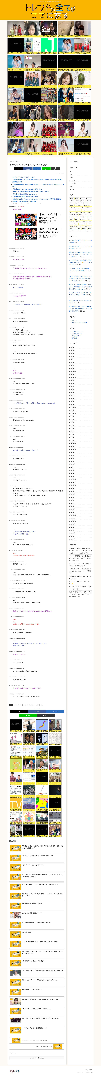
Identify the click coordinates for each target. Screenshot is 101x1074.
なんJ (12, 704)
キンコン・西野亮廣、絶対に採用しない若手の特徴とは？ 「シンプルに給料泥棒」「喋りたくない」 (80, 558)
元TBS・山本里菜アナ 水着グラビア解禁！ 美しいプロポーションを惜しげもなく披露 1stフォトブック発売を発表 (80, 551)
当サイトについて (88, 1069)
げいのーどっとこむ (77, 331)
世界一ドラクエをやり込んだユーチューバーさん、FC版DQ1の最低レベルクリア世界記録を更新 (80, 309)
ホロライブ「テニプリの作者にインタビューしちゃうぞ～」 (80, 588)
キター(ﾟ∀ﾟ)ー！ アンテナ (79, 322)
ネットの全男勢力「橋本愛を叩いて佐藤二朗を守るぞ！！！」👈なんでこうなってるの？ (80, 262)
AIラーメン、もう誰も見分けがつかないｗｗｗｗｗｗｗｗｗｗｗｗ (31, 191)
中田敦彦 (26, 704)
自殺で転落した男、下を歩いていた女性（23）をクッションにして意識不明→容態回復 (36, 199)
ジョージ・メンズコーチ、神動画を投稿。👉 (79, 582)
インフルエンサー (19, 704)
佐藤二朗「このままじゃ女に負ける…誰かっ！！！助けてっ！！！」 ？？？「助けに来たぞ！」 (80, 254)
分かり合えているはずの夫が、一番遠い (23, 177)
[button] (55, 168)
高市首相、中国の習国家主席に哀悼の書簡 (24, 201)
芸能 (42, 704)
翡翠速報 (74, 338)
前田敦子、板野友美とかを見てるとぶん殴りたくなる (80, 577)
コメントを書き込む (37, 1058)
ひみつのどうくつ (77, 333)
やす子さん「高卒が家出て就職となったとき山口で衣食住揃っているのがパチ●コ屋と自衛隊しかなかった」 (80, 287)
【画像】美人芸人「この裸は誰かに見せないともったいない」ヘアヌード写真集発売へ (80, 571)
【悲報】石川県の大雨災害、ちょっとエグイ (24, 194)
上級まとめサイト (77, 336)
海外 (30, 704)
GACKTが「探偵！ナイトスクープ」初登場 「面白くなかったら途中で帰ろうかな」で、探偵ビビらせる (80, 279)
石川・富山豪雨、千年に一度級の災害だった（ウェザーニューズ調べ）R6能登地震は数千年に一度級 (80, 594)
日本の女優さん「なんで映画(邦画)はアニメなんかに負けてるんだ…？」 (80, 564)
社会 (34, 704)
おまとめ (74, 320)
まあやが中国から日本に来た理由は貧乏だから (25, 196)
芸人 (38, 704)
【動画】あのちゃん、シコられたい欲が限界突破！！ (27, 189)
